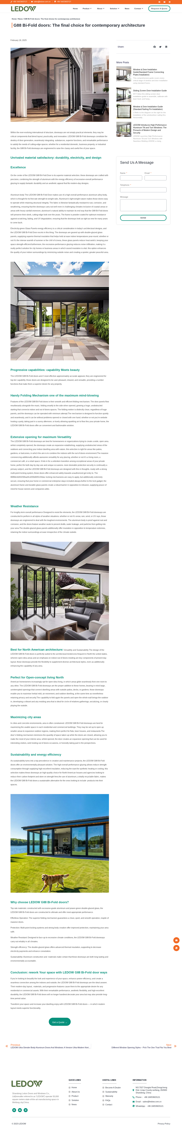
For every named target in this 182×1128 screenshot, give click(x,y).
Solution (113, 9)
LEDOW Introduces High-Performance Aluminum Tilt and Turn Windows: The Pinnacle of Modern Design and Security (150, 129)
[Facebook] (159, 2)
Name (123, 173)
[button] (154, 47)
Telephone (125, 185)
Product (86, 9)
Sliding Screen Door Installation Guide (150, 91)
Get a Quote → (59, 1022)
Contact (137, 9)
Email (147, 173)
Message (124, 197)
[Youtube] (164, 2)
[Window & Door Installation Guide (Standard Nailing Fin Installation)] (123, 110)
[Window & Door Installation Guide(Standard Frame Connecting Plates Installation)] (123, 73)
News (127, 9)
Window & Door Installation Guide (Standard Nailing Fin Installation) (148, 108)
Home (75, 9)
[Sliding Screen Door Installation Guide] (123, 94)
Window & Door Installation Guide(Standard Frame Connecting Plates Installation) (148, 72)
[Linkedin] (169, 2)
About (99, 9)
